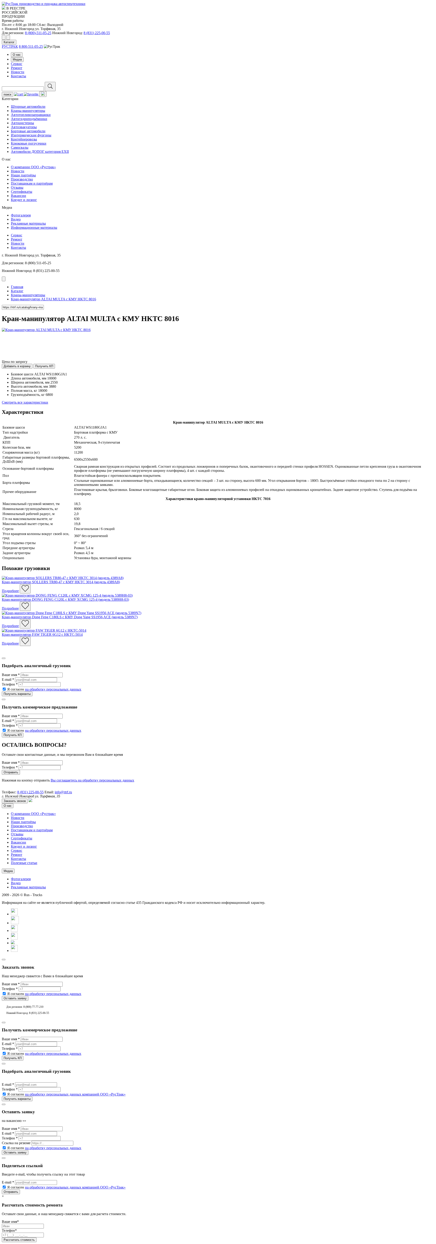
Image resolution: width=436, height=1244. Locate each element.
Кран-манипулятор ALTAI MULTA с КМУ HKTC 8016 (53, 299)
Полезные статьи (24, 863)
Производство (22, 179)
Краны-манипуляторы (28, 111)
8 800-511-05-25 (31, 46)
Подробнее (10, 591)
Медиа (17, 59)
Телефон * (10, 684)
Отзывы (17, 187)
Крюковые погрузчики (28, 143)
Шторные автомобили (28, 106)
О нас (17, 54)
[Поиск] (50, 86)
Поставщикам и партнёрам (32, 183)
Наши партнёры (23, 175)
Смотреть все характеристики (25, 402)
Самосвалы (19, 147)
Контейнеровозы (24, 139)
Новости (17, 72)
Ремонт (16, 68)
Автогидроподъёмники (29, 119)
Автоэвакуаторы (24, 127)
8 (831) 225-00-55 (97, 33)
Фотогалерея (21, 215)
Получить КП (44, 366)
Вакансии (18, 196)
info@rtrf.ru (63, 792)
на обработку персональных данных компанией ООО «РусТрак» (75, 1094)
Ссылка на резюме (16, 1143)
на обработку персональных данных (53, 689)
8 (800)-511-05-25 (38, 33)
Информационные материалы (34, 227)
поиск (7, 94)
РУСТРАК (10, 46)
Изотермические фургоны (31, 135)
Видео (16, 219)
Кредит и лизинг (24, 200)
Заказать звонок (15, 801)
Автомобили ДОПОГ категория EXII (40, 151)
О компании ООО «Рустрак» (33, 167)
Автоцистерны (22, 123)
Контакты (18, 76)
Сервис (16, 64)
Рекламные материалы (28, 223)
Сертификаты (21, 192)
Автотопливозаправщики (31, 115)
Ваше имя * (11, 675)
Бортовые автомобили (28, 131)
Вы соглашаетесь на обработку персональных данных (92, 780)
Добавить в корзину (17, 366)
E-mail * (8, 679)
